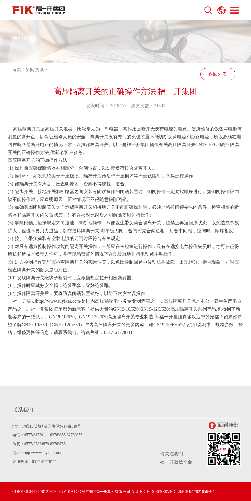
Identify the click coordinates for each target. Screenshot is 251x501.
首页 (16, 69)
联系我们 (22, 410)
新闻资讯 (34, 69)
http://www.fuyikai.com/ (58, 301)
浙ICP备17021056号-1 (196, 491)
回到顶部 (228, 425)
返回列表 (218, 74)
